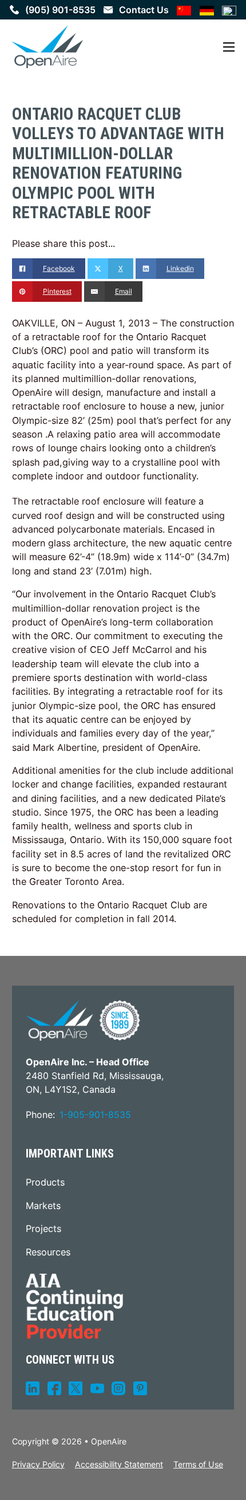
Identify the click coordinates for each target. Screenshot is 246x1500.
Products (45, 1182)
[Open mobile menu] (229, 47)
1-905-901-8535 (95, 1114)
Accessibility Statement (119, 1464)
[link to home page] (47, 46)
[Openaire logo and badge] (83, 1020)
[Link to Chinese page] (184, 9)
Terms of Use (198, 1464)
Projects (43, 1228)
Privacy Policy (38, 1464)
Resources (48, 1252)
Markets (43, 1205)
